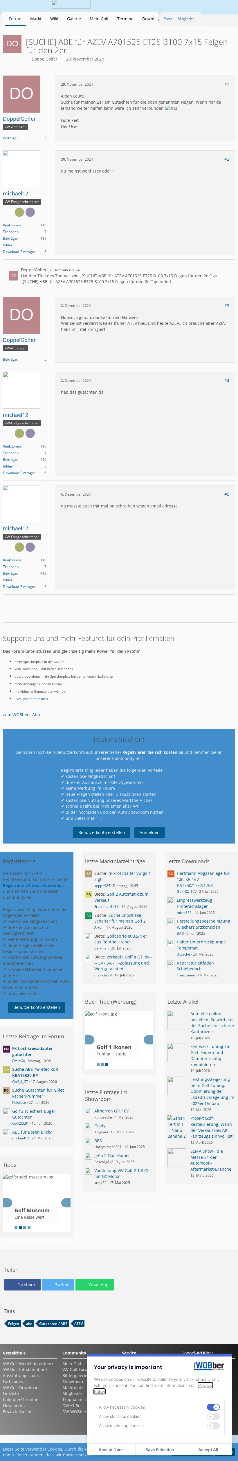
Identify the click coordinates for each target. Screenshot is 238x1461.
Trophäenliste (75, 1399)
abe (29, 1323)
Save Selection (159, 1449)
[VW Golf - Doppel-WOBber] (71, 6)
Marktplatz (72, 1387)
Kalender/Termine (20, 1399)
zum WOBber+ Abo (21, 714)
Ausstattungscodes (21, 1375)
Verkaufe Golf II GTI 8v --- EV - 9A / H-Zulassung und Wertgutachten (123, 962)
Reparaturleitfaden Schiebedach (195, 966)
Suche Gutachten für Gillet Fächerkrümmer (38, 1093)
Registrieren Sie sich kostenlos (152, 752)
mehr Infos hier (35, 699)
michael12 (20, 1138)
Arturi (99, 927)
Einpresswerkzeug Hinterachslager (194, 903)
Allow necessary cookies (122, 1407)
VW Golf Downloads (22, 1387)
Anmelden (150, 832)
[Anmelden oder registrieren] (210, 6)
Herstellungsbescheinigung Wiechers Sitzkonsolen (203, 924)
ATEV (78, 1323)
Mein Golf (71, 1363)
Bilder (7, 245)
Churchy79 (103, 975)
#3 (226, 305)
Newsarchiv (14, 1405)
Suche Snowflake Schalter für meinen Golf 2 (120, 918)
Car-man (101, 948)
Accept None (111, 1449)
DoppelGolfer (44, 59)
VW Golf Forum (76, 1369)
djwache (183, 954)
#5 (226, 494)
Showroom (72, 1381)
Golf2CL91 (20, 1123)
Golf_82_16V (186, 891)
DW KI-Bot (72, 1405)
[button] (166, 6)
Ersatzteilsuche (18, 1411)
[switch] (213, 1407)
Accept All (208, 1449)
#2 (226, 159)
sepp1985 (102, 885)
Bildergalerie (74, 1375)
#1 (226, 84)
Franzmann (186, 975)
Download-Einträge (18, 251)
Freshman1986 (106, 906)
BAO (180, 933)
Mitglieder (72, 1393)
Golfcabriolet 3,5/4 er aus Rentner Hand (120, 939)
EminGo (18, 1060)
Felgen (13, 1323)
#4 (226, 380)
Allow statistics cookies (120, 1416)
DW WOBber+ (75, 1411)
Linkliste (11, 1393)
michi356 (184, 912)
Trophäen (11, 231)
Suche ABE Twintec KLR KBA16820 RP (35, 1072)
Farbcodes (13, 1381)
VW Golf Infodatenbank (25, 1369)
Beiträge (10, 137)
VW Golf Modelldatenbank (28, 1363)
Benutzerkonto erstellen (101, 832)
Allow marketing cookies (121, 1425)
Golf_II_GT (20, 1081)
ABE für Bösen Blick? (32, 1132)
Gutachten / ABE (53, 1323)
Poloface (19, 1102)
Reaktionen (12, 225)
